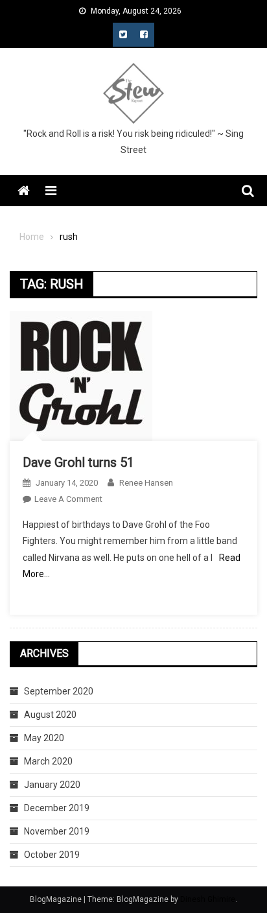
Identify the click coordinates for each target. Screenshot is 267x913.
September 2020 (58, 691)
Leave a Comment (68, 499)
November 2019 (56, 831)
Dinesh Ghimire (207, 899)
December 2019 (56, 808)
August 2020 (50, 714)
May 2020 (44, 738)
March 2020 (48, 761)
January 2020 (52, 784)
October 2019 (52, 854)
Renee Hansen (146, 483)
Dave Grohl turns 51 (78, 462)
